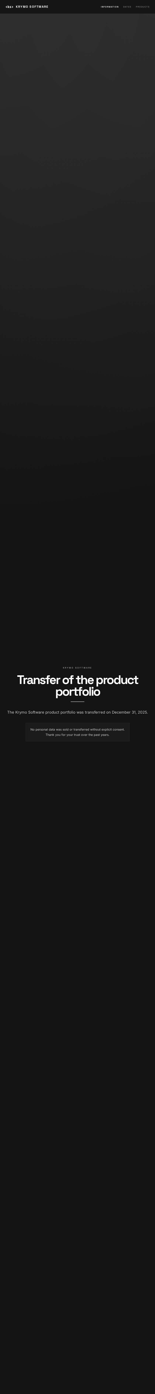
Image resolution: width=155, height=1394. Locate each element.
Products (143, 6)
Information (110, 6)
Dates (127, 6)
